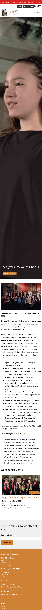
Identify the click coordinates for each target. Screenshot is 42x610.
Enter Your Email (6, 535)
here (23, 434)
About (3, 608)
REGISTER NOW (9, 273)
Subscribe (7, 542)
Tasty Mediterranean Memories (23, 2)
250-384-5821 (28, 6)
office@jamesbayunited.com (15, 587)
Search (19, 6)
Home (3, 606)
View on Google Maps (8, 565)
